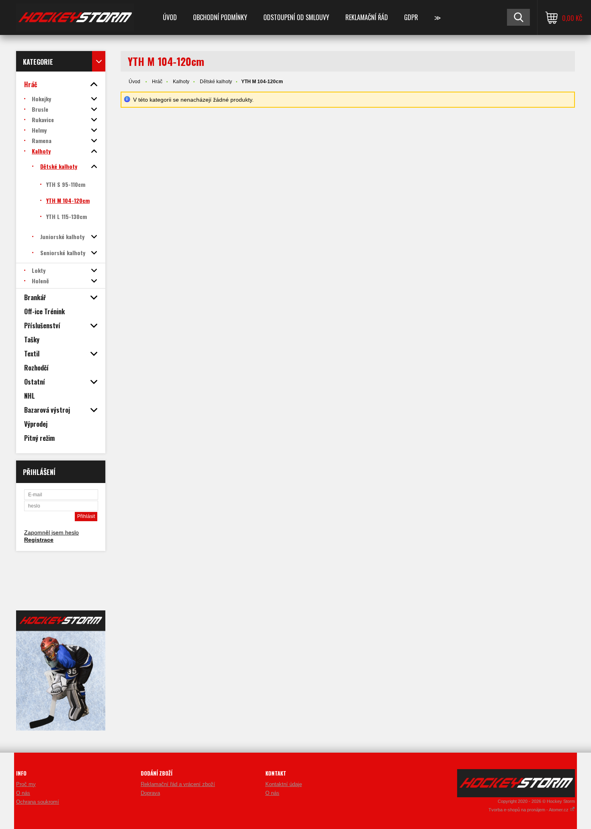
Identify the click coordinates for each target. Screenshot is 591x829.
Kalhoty (181, 81)
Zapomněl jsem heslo (51, 532)
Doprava (150, 793)
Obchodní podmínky (220, 17)
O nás (23, 793)
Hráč (157, 81)
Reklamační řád (366, 17)
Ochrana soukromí (37, 802)
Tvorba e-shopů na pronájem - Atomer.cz (529, 809)
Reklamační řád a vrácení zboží (178, 784)
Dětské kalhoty (216, 81)
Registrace (38, 539)
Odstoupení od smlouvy (296, 17)
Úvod (170, 17)
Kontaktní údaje (283, 784)
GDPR (411, 17)
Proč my (26, 784)
